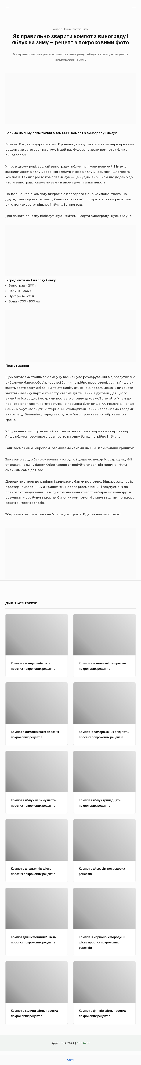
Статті (70, 1059)
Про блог (83, 1043)
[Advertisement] (70, 98)
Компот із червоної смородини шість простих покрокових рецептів (102, 942)
